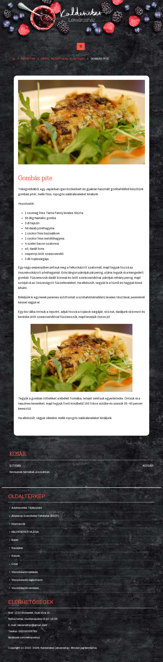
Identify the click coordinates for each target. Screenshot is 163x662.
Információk (18, 524)
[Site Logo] (81, 19)
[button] (81, 46)
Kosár (148, 465)
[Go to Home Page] (14, 58)
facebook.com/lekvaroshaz (24, 637)
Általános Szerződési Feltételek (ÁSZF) (35, 515)
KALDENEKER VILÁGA (25, 531)
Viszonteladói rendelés (25, 588)
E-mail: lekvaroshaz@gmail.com (27, 625)
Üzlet (14, 564)
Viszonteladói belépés (24, 572)
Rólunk (15, 555)
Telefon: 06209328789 (22, 631)
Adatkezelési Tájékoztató (26, 507)
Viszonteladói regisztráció (26, 580)
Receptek (17, 548)
